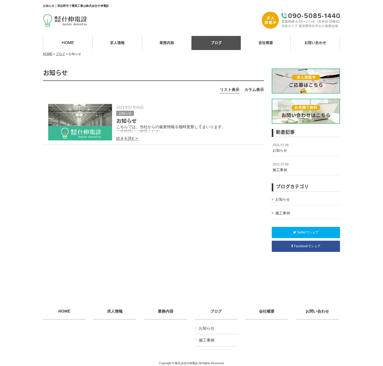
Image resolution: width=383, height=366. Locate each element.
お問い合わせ (317, 311)
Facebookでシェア (306, 246)
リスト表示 (229, 89)
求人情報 (115, 311)
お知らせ (125, 113)
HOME (47, 54)
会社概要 (267, 311)
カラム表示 (254, 89)
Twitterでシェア (307, 232)
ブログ (60, 54)
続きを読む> (127, 138)
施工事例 (281, 167)
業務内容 (166, 311)
